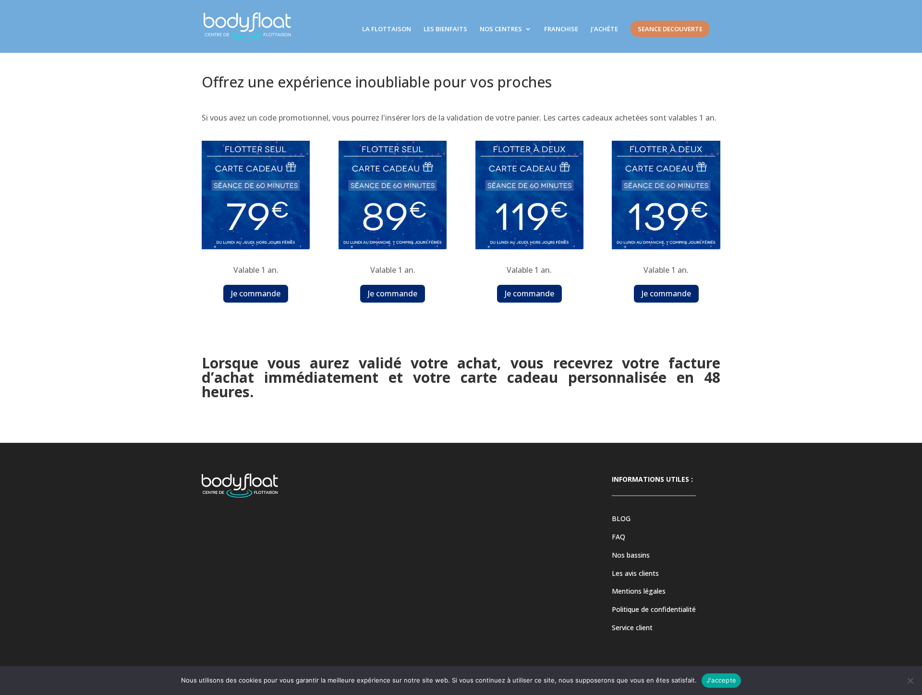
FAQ (618, 536)
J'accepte (721, 680)
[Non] (910, 680)
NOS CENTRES (501, 29)
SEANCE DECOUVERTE (670, 28)
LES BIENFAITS (445, 29)
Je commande (255, 293)
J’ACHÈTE (604, 29)
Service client (632, 627)
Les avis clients (635, 573)
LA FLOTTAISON (386, 29)
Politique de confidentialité (654, 609)
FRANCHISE (561, 29)
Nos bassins (631, 555)
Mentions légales (639, 591)
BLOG (621, 518)
